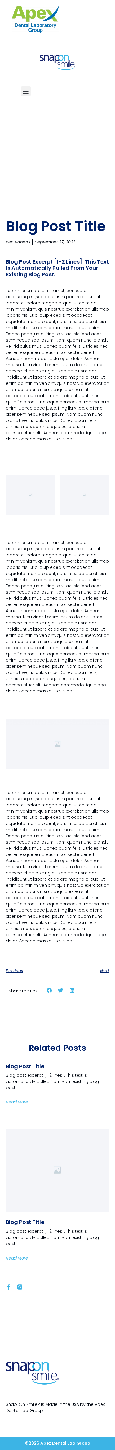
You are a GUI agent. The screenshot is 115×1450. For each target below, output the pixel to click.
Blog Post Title (25, 1066)
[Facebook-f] (8, 1287)
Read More (17, 1102)
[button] (26, 91)
